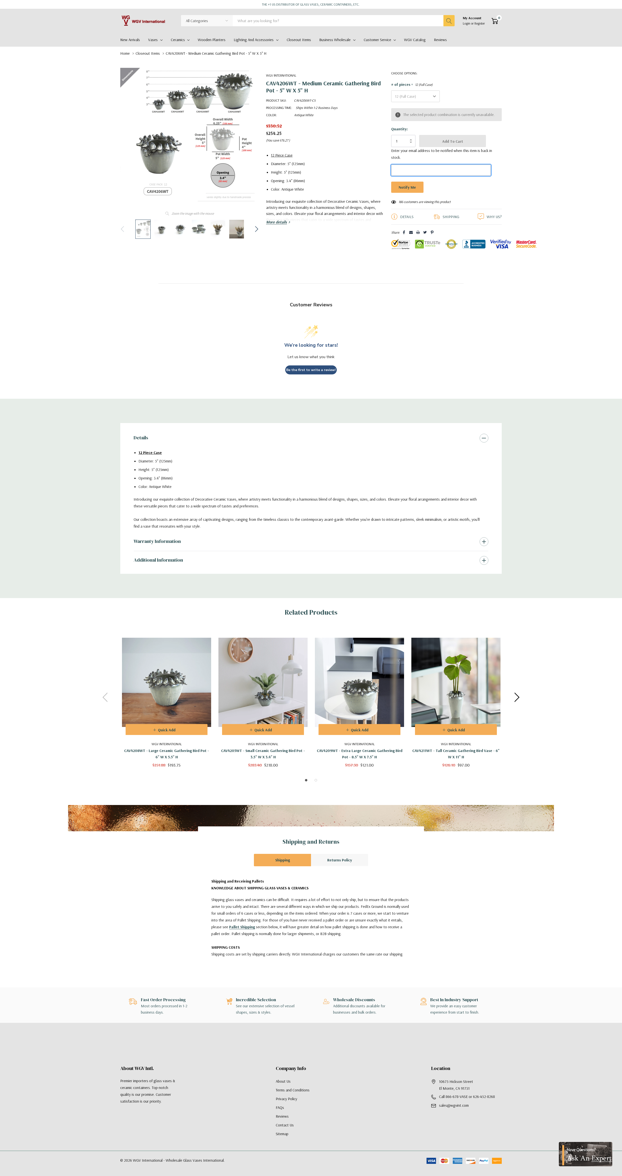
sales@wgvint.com (454, 1105)
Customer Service (377, 39)
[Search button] (449, 20)
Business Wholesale (335, 39)
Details (141, 437)
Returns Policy (339, 860)
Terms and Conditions (293, 1090)
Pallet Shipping (242, 926)
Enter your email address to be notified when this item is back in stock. (441, 154)
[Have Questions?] (585, 1154)
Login (467, 23)
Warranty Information (157, 541)
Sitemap (282, 1133)
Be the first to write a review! (311, 370)
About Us (283, 1081)
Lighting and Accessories (254, 39)
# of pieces (411, 84)
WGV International (281, 75)
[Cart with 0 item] (495, 21)
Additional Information (158, 560)
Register (480, 23)
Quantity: (399, 128)
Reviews (282, 1116)
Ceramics (178, 39)
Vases (153, 39)
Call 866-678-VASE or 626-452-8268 (467, 1096)
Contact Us (285, 1125)
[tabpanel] (166, 697)
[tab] (306, 780)
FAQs (280, 1107)
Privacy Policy (286, 1098)
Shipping (282, 860)
